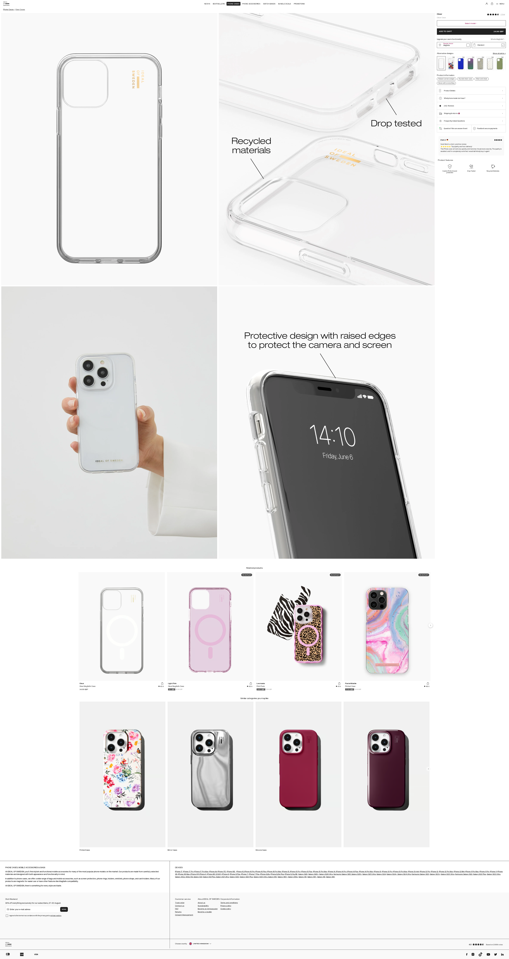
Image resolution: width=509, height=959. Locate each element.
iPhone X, (203, 874)
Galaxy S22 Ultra (493, 874)
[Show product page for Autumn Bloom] (451, 63)
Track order (179, 903)
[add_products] (162, 683)
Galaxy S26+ (313, 874)
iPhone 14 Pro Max (366, 872)
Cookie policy (225, 909)
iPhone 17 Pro (188, 872)
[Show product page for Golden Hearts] (490, 63)
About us (201, 903)
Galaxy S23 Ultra (447, 874)
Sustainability (203, 906)
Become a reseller (205, 912)
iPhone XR (194, 874)
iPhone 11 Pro (484, 872)
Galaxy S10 (272, 877)
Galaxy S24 (381, 874)
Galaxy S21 (197, 877)
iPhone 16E (231, 872)
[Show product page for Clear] (441, 63)
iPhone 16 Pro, (249, 872)
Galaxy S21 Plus (209, 877)
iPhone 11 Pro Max (472, 872)
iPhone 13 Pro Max (400, 872)
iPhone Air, (213, 872)
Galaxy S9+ (311, 877)
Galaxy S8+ (330, 877)
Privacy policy (225, 906)
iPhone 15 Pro (295, 872)
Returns (178, 912)
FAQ (176, 909)
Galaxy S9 (303, 877)
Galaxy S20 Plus (246, 877)
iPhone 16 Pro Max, (274, 872)
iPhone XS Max (184, 874)
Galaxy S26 (302, 874)
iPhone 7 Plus (254, 874)
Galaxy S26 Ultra (326, 874)
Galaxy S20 (234, 877)
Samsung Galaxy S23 (420, 874)
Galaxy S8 (321, 877)
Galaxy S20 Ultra (260, 877)
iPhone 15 (285, 872)
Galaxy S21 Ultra (222, 877)
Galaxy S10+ (282, 877)
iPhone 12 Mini (459, 872)
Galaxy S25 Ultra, (369, 874)
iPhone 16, (240, 872)
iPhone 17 (178, 872)
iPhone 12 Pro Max (446, 872)
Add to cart (471, 31)
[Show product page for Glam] (480, 63)
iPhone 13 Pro (387, 872)
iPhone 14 (331, 872)
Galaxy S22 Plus (479, 874)
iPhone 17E (222, 872)
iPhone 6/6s (265, 874)
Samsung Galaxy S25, (342, 874)
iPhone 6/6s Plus (277, 874)
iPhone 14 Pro (341, 872)
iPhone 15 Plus (306, 872)
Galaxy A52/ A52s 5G (184, 877)
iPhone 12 (434, 872)
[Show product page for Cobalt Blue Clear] (460, 63)
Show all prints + (499, 53)
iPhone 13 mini (413, 872)
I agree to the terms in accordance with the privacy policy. (35, 915)
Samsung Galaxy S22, (464, 874)
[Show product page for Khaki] (499, 63)
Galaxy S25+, (356, 874)
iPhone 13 (377, 872)
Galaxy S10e (293, 877)
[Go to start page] (6, 4)
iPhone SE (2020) (214, 874)
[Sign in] (486, 3)
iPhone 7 (244, 874)
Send (64, 909)
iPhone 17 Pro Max (201, 872)
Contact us (179, 906)
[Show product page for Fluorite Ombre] (470, 63)
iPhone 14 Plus (352, 872)
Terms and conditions (229, 903)
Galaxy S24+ (392, 874)
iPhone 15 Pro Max (320, 872)
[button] (486, 944)
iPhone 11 (493, 872)
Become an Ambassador (208, 909)
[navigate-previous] (430, 625)
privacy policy (56, 915)
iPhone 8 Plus (235, 874)
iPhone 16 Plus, (261, 872)
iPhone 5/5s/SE (291, 874)
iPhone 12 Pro (425, 872)
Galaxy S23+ (435, 874)
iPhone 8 (225, 874)
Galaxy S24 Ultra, (404, 874)
